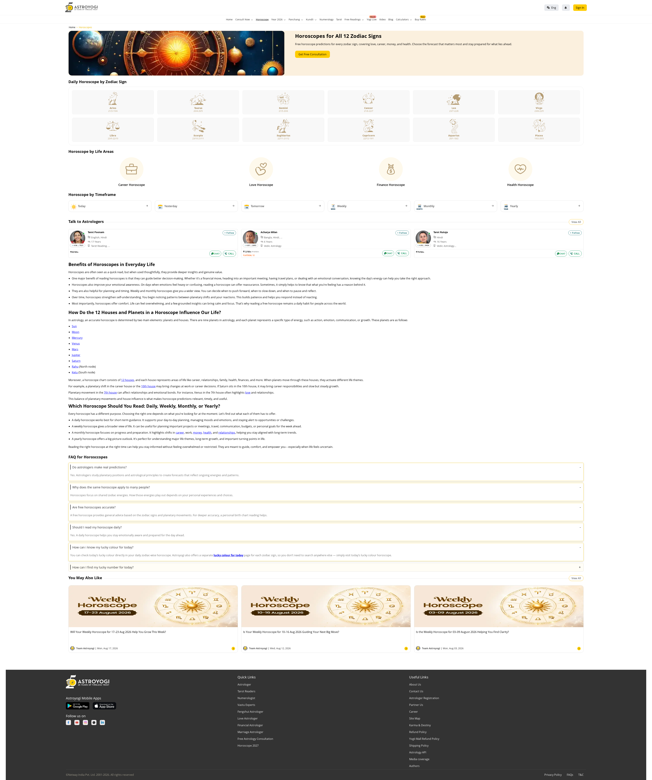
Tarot (339, 19)
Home (229, 19)
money (197, 432)
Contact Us (416, 691)
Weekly (342, 206)
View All (576, 222)
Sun (74, 326)
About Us (415, 684)
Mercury (77, 338)
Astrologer (244, 684)
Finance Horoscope (391, 185)
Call (231, 253)
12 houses (127, 380)
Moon (75, 332)
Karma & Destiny (420, 725)
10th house (148, 386)
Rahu (75, 366)
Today (82, 206)
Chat (217, 253)
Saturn (76, 361)
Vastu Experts (246, 705)
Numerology (326, 19)
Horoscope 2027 (248, 745)
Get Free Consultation (312, 54)
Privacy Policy (553, 775)
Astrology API (417, 752)
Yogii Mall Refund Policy (424, 739)
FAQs (570, 775)
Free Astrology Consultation (255, 739)
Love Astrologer (248, 718)
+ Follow (229, 232)
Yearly (514, 206)
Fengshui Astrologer (250, 712)
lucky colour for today (228, 555)
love (247, 392)
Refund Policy (418, 732)
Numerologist (246, 698)
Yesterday (170, 206)
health (207, 432)
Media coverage (419, 759)
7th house (110, 392)
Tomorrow (257, 206)
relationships (226, 432)
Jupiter (76, 355)
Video (382, 19)
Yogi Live (372, 19)
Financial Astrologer (250, 725)
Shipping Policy (419, 745)
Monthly (429, 206)
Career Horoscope (131, 185)
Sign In (580, 7)
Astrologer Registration (424, 698)
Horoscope (262, 19)
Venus (76, 343)
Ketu (75, 372)
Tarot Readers (246, 691)
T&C (581, 775)
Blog (390, 19)
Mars (75, 349)
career (180, 432)
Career (413, 712)
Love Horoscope (261, 185)
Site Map (414, 718)
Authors (414, 766)
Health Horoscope (520, 185)
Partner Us (416, 705)
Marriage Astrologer (250, 732)
